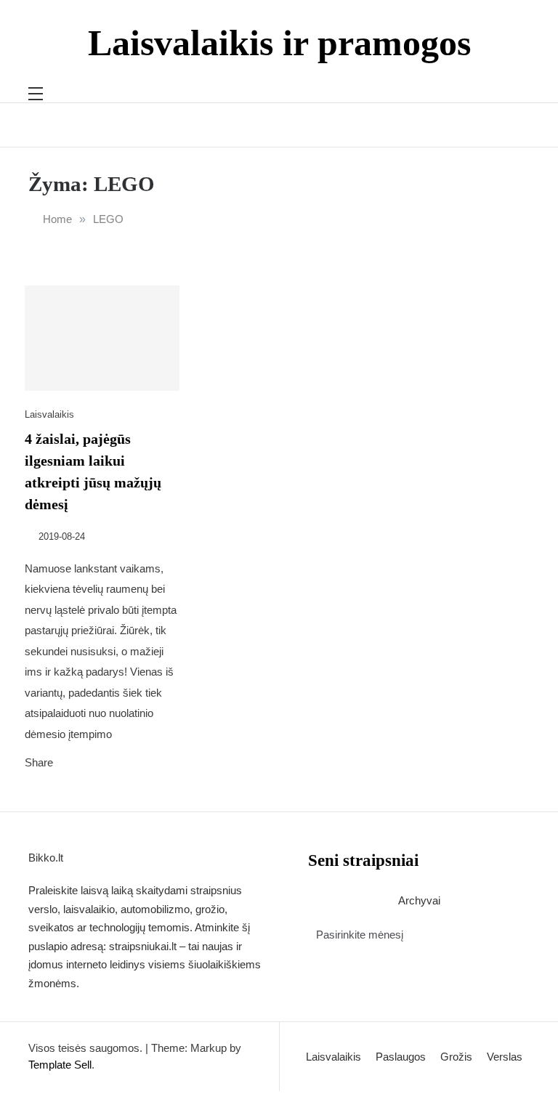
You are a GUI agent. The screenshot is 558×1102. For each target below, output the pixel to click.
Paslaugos (401, 1056)
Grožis (456, 1056)
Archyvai (419, 900)
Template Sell (60, 1064)
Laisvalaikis (49, 414)
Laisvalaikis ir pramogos (279, 43)
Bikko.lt (45, 857)
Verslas (504, 1056)
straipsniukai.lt (143, 946)
